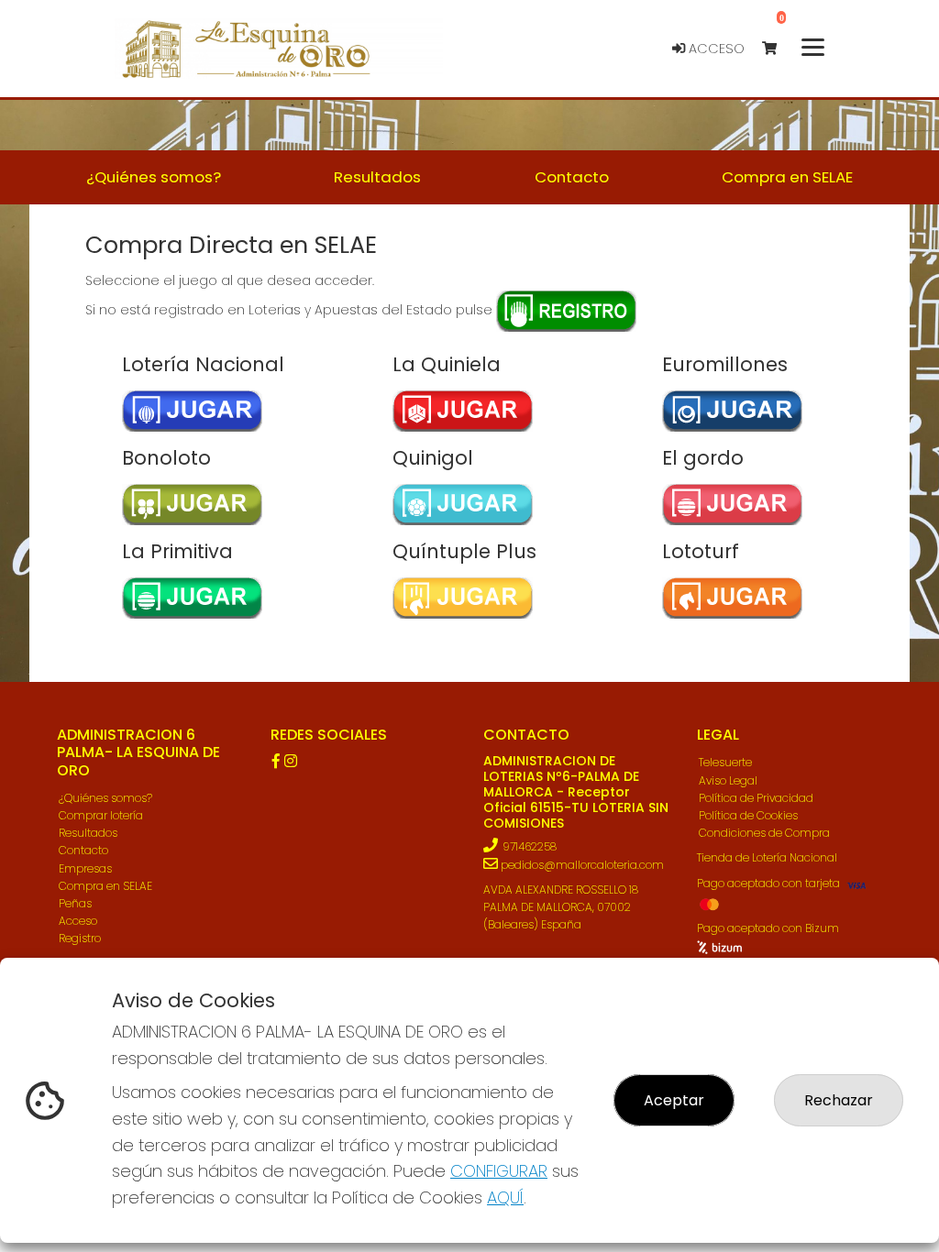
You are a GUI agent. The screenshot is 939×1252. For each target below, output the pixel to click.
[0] (778, 49)
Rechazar (838, 1100)
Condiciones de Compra (764, 832)
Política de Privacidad (756, 798)
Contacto (83, 850)
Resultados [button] (377, 177)
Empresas (85, 868)
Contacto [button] (572, 177)
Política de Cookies (748, 815)
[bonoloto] (169, 504)
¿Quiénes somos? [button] (153, 177)
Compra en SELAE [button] (787, 177)
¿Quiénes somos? (105, 798)
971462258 (530, 846)
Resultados (88, 832)
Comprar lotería (101, 815)
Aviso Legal (728, 780)
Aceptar (674, 1100)
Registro (80, 938)
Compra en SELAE (105, 886)
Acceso (715, 48)
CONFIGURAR (498, 1170)
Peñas (75, 903)
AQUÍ (505, 1197)
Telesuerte (725, 762)
